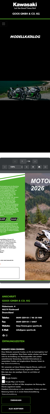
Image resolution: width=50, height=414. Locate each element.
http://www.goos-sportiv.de (29, 326)
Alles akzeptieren (16, 409)
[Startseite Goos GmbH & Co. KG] (25, 6)
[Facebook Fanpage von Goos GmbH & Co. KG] (3, 336)
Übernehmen (16, 400)
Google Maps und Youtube (15, 382)
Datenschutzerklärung (12, 363)
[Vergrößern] (26, 167)
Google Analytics (11, 378)
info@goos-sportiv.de (26, 330)
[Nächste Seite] (35, 161)
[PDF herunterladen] (33, 167)
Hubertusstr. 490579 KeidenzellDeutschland (10, 310)
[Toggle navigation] (3, 23)
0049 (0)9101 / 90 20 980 (29, 318)
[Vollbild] (45, 167)
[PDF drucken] (39, 167)
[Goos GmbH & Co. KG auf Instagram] (6, 336)
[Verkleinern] (4, 167)
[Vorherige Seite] (15, 161)
